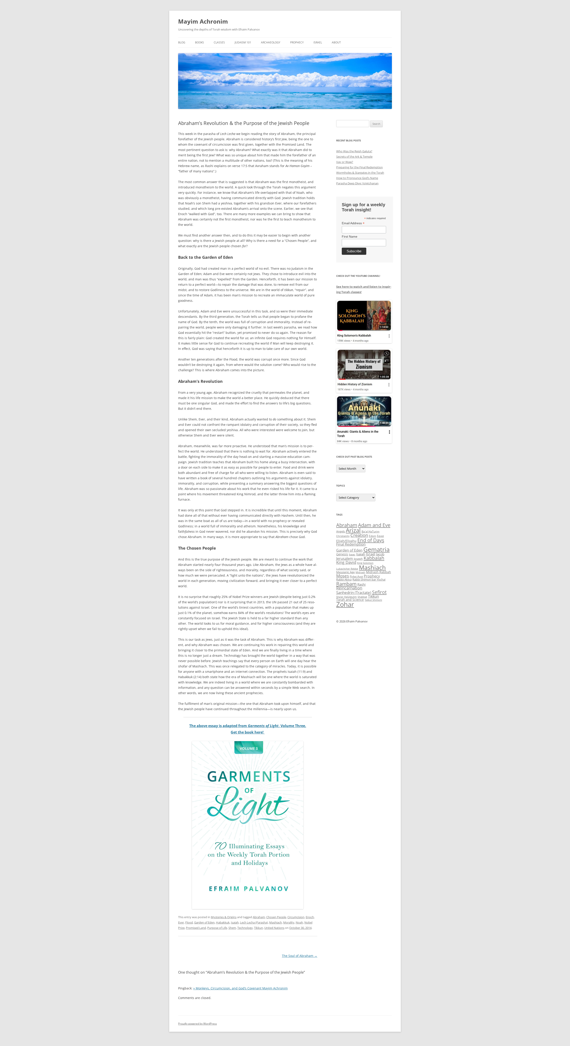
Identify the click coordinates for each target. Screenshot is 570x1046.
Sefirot (379, 592)
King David (346, 562)
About (336, 42)
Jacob (380, 554)
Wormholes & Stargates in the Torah (360, 173)
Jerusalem (344, 558)
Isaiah (235, 922)
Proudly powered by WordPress (197, 1024)
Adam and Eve (374, 525)
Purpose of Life (217, 928)
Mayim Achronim (203, 21)
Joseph (358, 559)
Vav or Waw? (344, 162)
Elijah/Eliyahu (346, 541)
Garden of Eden (204, 922)
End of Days (370, 540)
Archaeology (270, 42)
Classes (219, 42)
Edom (372, 536)
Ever (181, 922)
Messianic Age (345, 572)
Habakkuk (223, 922)
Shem (232, 928)
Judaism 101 (243, 42)
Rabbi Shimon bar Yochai (368, 579)
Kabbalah (374, 558)
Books (199, 42)
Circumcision (295, 917)
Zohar (345, 604)
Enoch (310, 917)
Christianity (343, 536)
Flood (189, 922)
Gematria (376, 549)
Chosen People (276, 917)
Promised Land (196, 928)
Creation (359, 535)
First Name (349, 236)
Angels (340, 531)
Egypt (380, 536)
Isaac (352, 554)
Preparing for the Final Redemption (359, 167)
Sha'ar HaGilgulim (346, 596)
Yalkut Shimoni (373, 600)
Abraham (259, 917)
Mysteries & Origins (223, 917)
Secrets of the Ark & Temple (354, 157)
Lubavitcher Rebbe (347, 568)
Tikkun (258, 928)
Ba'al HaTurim (370, 531)
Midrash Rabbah (378, 572)
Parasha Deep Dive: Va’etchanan (357, 183)
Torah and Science (350, 599)
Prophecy (297, 42)
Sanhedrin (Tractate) (353, 592)
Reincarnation (349, 588)
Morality (288, 922)
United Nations (274, 928)
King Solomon (365, 563)
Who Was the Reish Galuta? (354, 151)
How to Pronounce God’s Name (357, 178)
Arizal (353, 530)
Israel (318, 42)
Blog (181, 42)
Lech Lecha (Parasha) (254, 922)
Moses (342, 576)
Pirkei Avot (356, 576)
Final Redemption (351, 544)
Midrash (360, 572)
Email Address (353, 223)
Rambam (346, 583)
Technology (245, 928)
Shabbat (362, 596)
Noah (299, 922)
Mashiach (275, 922)
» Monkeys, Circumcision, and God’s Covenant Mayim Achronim (240, 988)
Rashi (361, 584)
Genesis (342, 554)
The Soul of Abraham (299, 956)
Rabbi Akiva (344, 579)
